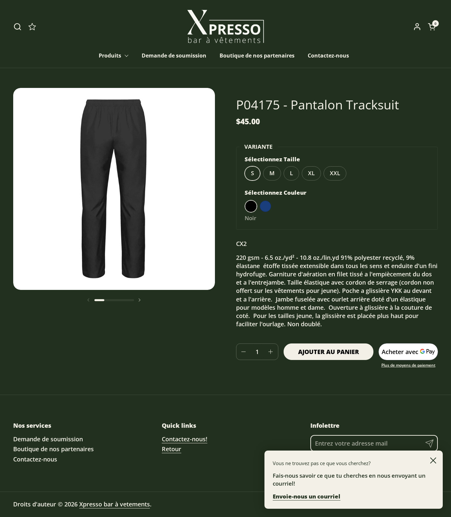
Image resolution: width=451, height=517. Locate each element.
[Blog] (32, 26)
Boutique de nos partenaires (53, 449)
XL (311, 173)
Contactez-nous (35, 459)
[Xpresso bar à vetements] (225, 26)
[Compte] (417, 26)
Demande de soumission (48, 439)
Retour (171, 449)
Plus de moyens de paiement (408, 365)
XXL (335, 173)
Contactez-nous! (184, 439)
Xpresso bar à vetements (114, 504)
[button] (17, 26)
